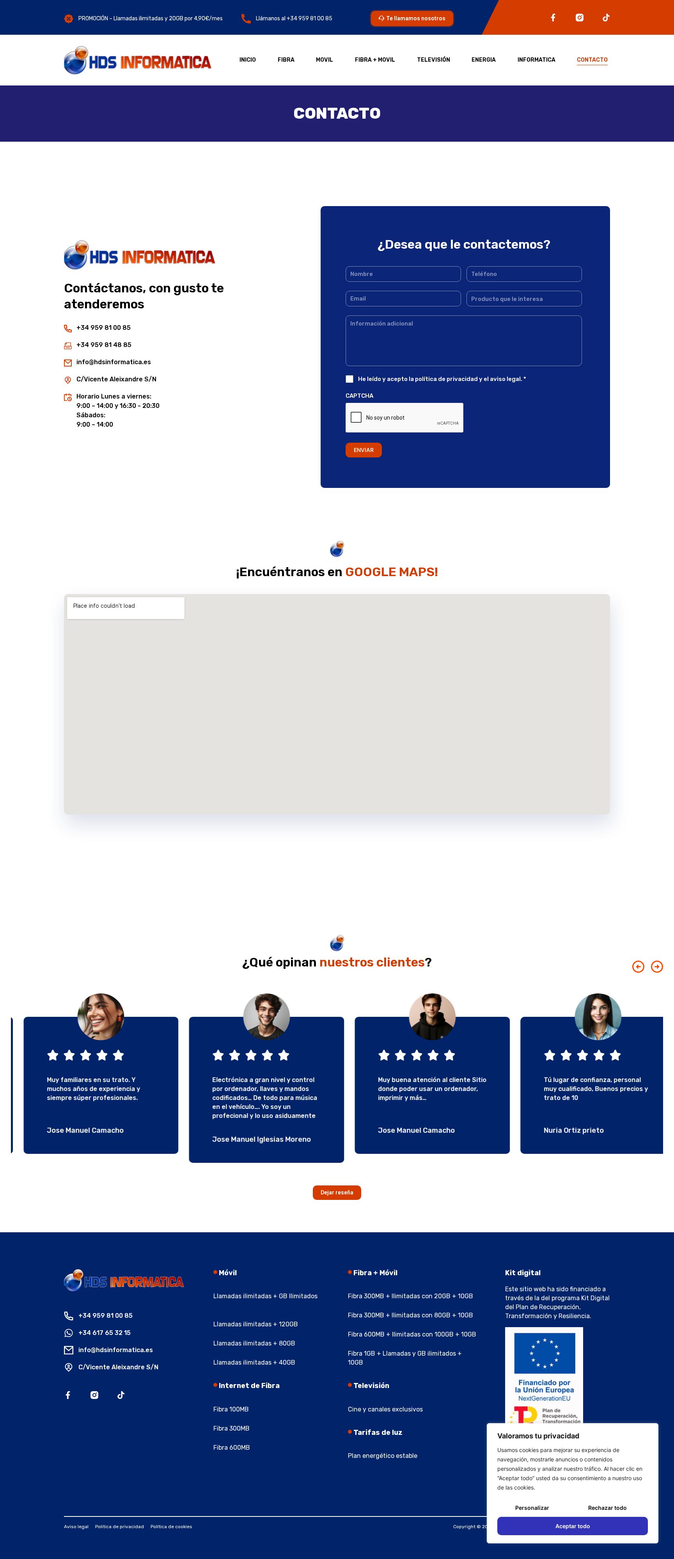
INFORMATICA (536, 60)
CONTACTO (592, 60)
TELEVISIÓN (433, 60)
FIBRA (286, 60)
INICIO (247, 60)
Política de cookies (171, 1526)
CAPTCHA (359, 395)
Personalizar (532, 1507)
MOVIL (324, 60)
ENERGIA (484, 60)
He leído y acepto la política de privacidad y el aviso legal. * (442, 379)
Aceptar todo (572, 1526)
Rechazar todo (607, 1507)
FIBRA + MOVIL (375, 60)
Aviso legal (76, 1526)
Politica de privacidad (119, 1526)
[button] (638, 967)
